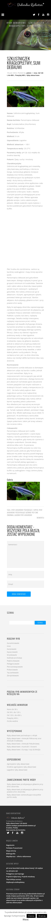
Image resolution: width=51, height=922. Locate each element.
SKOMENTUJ (40, 517)
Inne (35, 73)
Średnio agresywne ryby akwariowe (21, 767)
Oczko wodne (12, 721)
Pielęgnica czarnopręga (15, 874)
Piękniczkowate (13, 661)
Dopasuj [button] (31, 916)
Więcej (25, 919)
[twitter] (34, 14)
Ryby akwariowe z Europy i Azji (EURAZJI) (23, 749)
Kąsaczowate (12, 652)
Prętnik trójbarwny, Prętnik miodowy (20, 876)
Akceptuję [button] (42, 916)
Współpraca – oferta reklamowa (18, 856)
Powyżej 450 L (20, 75)
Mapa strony (11, 851)
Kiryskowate (12, 655)
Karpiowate (11, 649)
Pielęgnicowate (13, 664)
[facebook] (38, 14)
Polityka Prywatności (14, 848)
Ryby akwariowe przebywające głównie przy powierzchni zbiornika (25, 790)
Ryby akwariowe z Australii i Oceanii (22, 746)
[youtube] (43, 14)
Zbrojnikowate (13, 675)
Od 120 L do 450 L (14, 715)
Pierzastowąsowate (15, 667)
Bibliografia (10, 854)
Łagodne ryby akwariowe (23, 515)
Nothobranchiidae (14, 658)
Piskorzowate (12, 669)
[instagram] (48, 14)
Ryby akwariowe (33, 75)
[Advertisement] (25, 239)
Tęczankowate (13, 672)
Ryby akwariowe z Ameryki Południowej (23, 744)
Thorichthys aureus (13, 879)
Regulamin (10, 845)
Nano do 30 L (12, 709)
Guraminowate (13, 643)
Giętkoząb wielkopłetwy (15, 882)
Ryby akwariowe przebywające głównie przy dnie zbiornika (24, 512)
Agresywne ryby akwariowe (18, 764)
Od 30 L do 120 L (14, 712)
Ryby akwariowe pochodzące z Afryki (25, 510)
